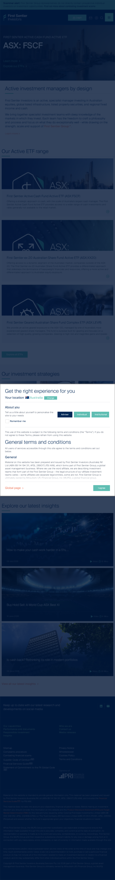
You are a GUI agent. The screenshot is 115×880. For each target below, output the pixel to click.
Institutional (101, 414)
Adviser (65, 414)
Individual (82, 414)
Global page (13, 488)
